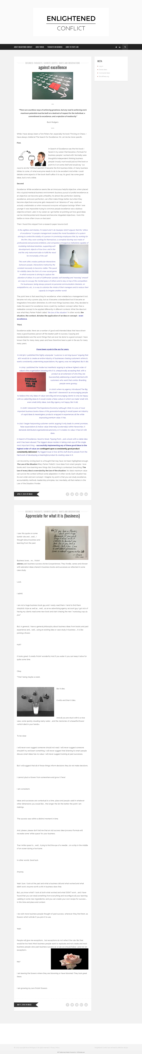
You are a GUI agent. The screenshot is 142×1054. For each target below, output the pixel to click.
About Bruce (40, 47)
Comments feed (104, 73)
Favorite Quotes (51, 62)
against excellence (53, 67)
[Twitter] (116, 47)
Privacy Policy (55, 1047)
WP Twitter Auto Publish (63, 1052)
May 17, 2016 (21, 1005)
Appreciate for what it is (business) (53, 515)
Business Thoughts (34, 62)
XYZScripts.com (81, 1052)
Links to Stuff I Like (72, 47)
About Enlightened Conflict (23, 47)
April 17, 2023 (21, 494)
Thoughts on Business (54, 47)
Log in (101, 66)
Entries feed (103, 69)
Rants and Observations (69, 62)
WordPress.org (104, 76)
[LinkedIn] (119, 47)
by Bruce (29, 494)
